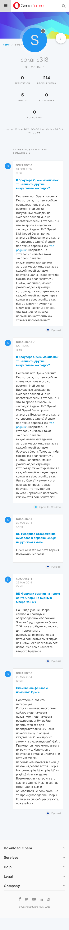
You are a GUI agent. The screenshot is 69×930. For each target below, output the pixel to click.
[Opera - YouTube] (34, 899)
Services (11, 857)
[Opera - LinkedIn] (41, 899)
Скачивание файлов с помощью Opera (32, 690)
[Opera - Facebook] (20, 898)
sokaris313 (24, 165)
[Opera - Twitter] (26, 899)
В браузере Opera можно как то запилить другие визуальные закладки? (37, 184)
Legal (8, 876)
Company (12, 886)
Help (8, 867)
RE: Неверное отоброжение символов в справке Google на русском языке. (36, 538)
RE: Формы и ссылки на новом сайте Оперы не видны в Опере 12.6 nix (38, 597)
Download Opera (18, 848)
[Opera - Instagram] (48, 899)
